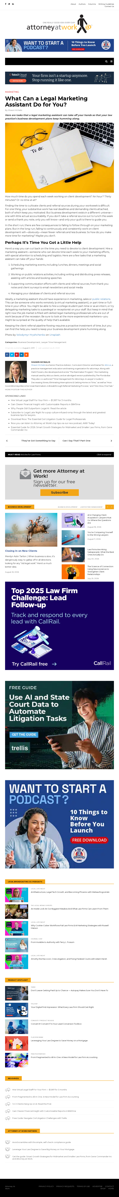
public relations (101, 299)
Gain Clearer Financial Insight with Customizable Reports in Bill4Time (45, 404)
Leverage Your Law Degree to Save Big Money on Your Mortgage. (43, 1149)
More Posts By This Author (18, 389)
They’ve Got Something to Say (38, 441)
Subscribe (59, 492)
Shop (103, 1188)
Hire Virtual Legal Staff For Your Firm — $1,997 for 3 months (41, 400)
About (73, 4)
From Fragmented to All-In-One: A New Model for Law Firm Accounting (45, 1097)
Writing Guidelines (106, 4)
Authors (82, 4)
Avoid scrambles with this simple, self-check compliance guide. (41, 1142)
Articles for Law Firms (59, 454)
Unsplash (54, 334)
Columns (92, 4)
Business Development (67, 507)
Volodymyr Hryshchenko (30, 334)
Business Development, (29, 342)
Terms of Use (83, 1186)
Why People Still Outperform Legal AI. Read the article (38, 408)
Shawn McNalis (15, 110)
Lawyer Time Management (53, 342)
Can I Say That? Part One (76, 441)
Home (111, 1188)
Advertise (97, 1186)
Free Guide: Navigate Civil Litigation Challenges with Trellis (39, 1118)
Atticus (108, 365)
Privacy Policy (46, 1186)
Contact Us (109, 6)
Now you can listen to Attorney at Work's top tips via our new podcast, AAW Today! (53, 423)
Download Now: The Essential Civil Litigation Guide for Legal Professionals (48, 419)
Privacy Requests (65, 1186)
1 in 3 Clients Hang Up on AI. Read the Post (31, 1104)
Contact (109, 1186)
